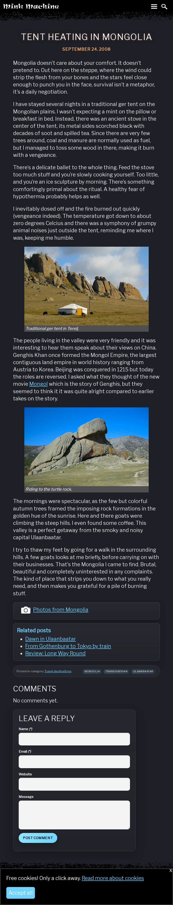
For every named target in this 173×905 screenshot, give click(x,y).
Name (25, 729)
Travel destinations (57, 671)
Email (25, 751)
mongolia (92, 671)
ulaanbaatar (143, 671)
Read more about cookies (113, 878)
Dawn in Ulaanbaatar (50, 639)
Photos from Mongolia (60, 610)
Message (26, 796)
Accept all (21, 893)
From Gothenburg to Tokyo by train (68, 646)
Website (25, 774)
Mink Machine (48, 7)
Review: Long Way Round (55, 653)
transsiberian (116, 671)
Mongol (38, 384)
